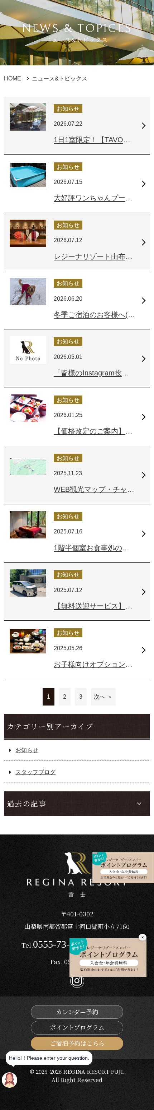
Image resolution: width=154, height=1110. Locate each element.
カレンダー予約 (77, 1011)
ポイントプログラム (77, 1027)
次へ (99, 696)
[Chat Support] (9, 1080)
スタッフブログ (35, 772)
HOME (12, 78)
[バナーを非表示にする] (95, 853)
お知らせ (26, 750)
